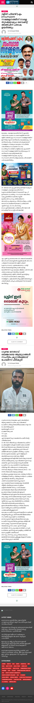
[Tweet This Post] (11, 82)
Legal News (5, 677)
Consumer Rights (7, 679)
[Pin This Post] (18, 82)
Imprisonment (27, 679)
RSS (13, 663)
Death (9, 663)
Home (3, 696)
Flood (14, 670)
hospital (23, 663)
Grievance (10, 696)
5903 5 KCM (16, 668)
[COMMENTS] (26, 82)
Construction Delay (25, 677)
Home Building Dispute (23, 670)
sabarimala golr (25, 668)
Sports (30, 696)
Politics (17, 696)
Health (24, 696)
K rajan (22, 675)
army (17, 663)
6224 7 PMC (17, 666)
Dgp (9, 670)
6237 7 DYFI (9, 666)
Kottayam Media (14, 31)
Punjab (4, 670)
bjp (29, 663)
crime (3, 663)
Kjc (18, 675)
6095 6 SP (24, 666)
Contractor (17, 679)
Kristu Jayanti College (8, 675)
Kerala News (14, 677)
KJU (3, 672)
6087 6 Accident (6, 668)
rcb (3, 666)
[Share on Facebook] (7, 82)
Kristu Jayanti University (13, 672)
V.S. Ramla (5, 681)
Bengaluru (13, 681)
